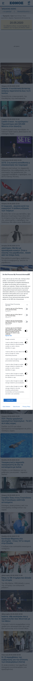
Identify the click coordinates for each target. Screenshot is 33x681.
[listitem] (16, 305)
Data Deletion (6, 406)
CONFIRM (10, 400)
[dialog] (16, 340)
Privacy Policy (26, 406)
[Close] (29, 274)
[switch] (26, 309)
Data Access (16, 406)
